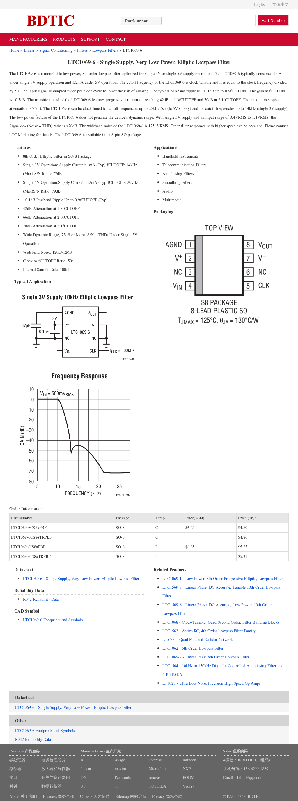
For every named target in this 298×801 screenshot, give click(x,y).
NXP (187, 768)
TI (117, 786)
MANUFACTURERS (28, 39)
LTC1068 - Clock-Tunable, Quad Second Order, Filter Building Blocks (220, 622)
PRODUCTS (64, 39)
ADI (84, 760)
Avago (120, 760)
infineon (189, 760)
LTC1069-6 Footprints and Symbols (53, 619)
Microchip (157, 768)
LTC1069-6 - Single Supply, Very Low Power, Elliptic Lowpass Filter (81, 578)
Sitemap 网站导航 (131, 796)
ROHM (188, 777)
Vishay (188, 786)
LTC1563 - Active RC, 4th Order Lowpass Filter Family (209, 630)
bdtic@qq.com (249, 777)
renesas (154, 777)
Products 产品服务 (24, 751)
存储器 (15, 768)
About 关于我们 (23, 796)
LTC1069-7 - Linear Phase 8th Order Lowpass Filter (205, 657)
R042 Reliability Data (41, 599)
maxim (120, 768)
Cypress (155, 760)
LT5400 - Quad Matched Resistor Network (197, 639)
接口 (13, 777)
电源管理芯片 (53, 760)
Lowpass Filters (105, 50)
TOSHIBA (157, 786)
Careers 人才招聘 (95, 796)
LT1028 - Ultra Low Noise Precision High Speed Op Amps (211, 683)
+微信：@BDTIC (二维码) (246, 760)
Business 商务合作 (58, 796)
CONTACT (116, 39)
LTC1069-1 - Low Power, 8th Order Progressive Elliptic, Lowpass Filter (222, 578)
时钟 (13, 786)
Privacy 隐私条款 (167, 796)
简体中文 (280, 4)
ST (83, 786)
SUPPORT (90, 39)
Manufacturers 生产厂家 (101, 751)
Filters (82, 50)
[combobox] (141, 21)
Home (14, 50)
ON (83, 777)
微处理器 (17, 760)
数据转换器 (51, 786)
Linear (29, 50)
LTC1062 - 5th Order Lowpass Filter (193, 648)
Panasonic (123, 777)
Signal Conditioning (55, 50)
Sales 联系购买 (235, 751)
